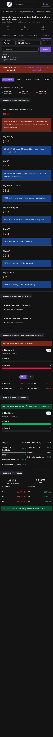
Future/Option (8, 40)
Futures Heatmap (10, 11)
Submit (45, 49)
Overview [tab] (6, 35)
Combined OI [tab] (33, 35)
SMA (22, 377)
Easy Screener (25, 12)
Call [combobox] (44, 43)
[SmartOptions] (9, 4)
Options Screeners (44, 11)
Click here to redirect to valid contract (36, 68)
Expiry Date (22, 40)
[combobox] (20, 49)
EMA (30, 377)
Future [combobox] (6, 43)
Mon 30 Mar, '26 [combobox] (24, 43)
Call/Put (45, 40)
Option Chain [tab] (19, 35)
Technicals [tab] (46, 35)
